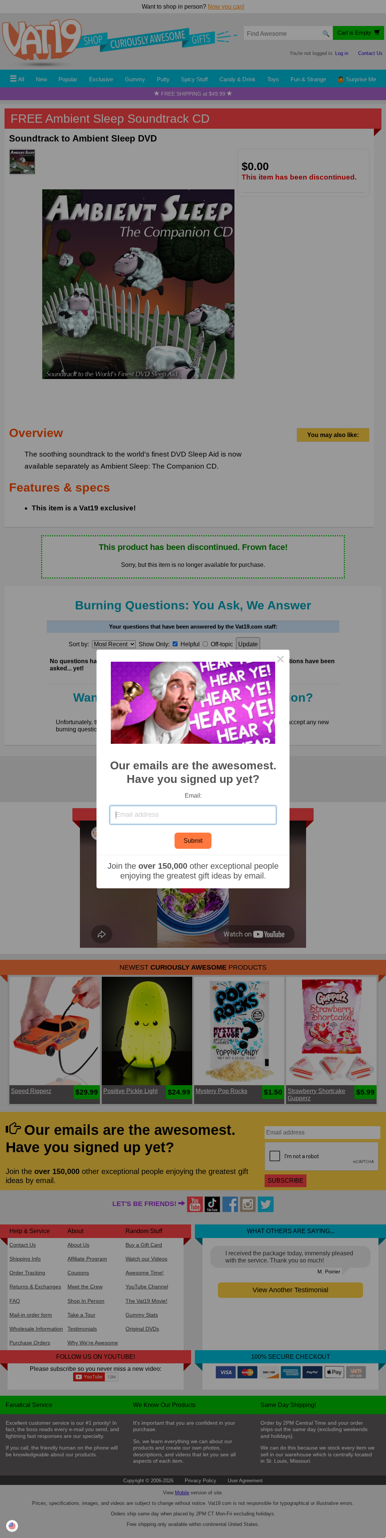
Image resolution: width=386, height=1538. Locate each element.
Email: (193, 795)
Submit (193, 841)
